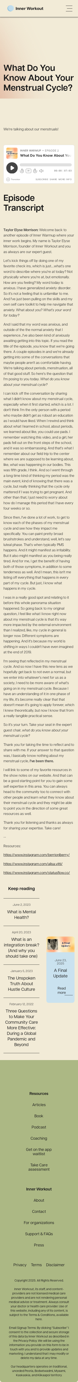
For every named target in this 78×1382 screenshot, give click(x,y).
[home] (32, 8)
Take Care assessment (39, 1168)
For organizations (39, 1223)
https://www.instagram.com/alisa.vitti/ (33, 864)
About (39, 1201)
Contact (39, 1212)
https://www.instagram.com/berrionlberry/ (36, 855)
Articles (39, 1105)
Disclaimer (55, 1265)
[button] (69, 8)
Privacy (20, 1265)
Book (38, 1116)
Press (39, 1246)
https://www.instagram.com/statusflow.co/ (36, 873)
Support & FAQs (39, 1234)
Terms (36, 1265)
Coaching (39, 1139)
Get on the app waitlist (39, 1152)
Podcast (39, 1128)
